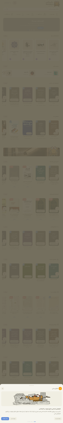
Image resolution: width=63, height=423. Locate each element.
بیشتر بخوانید (5, 418)
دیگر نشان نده (58, 418)
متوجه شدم (13, 418)
